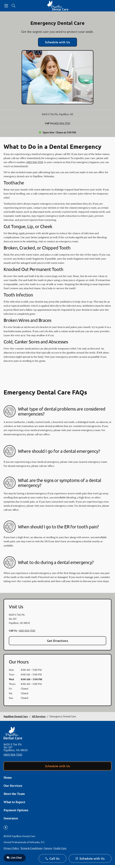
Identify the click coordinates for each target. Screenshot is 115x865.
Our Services (13, 785)
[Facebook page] (6, 827)
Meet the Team (14, 794)
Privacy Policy (11, 848)
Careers (48, 848)
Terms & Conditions (31, 848)
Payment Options (16, 810)
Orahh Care (59, 848)
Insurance (11, 818)
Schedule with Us (57, 42)
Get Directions (57, 641)
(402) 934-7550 (61, 123)
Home (8, 777)
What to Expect (14, 802)
